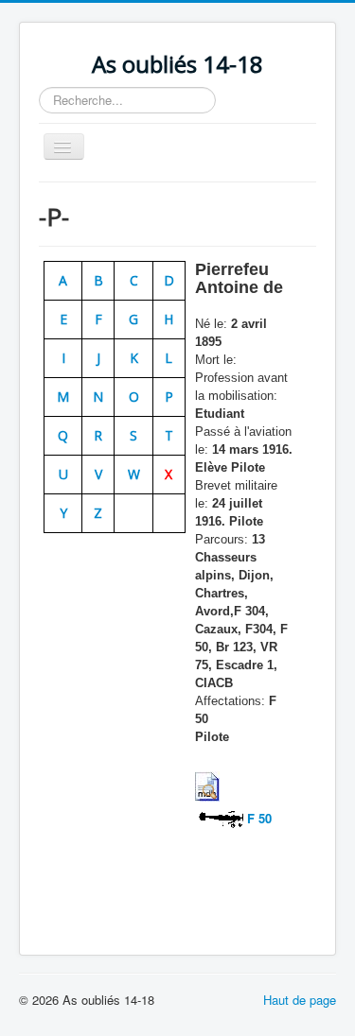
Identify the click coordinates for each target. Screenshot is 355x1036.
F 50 (257, 818)
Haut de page (299, 1000)
